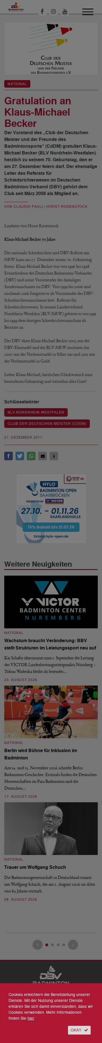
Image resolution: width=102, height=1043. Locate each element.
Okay (76, 1030)
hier (30, 1018)
